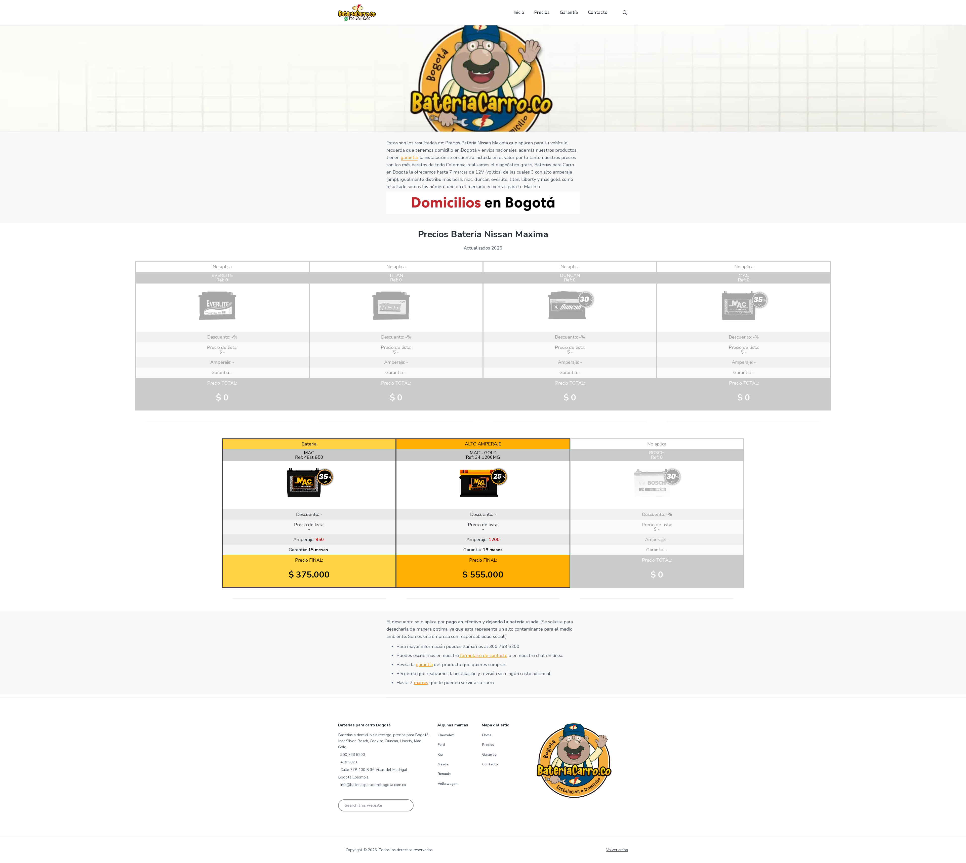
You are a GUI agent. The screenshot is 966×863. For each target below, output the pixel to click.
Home (487, 735)
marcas (421, 683)
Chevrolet (446, 735)
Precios (488, 744)
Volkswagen (448, 783)
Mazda (443, 764)
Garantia (489, 754)
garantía (424, 665)
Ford (441, 744)
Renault (444, 773)
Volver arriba (617, 849)
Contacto (490, 764)
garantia (409, 157)
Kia (440, 754)
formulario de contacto (483, 655)
